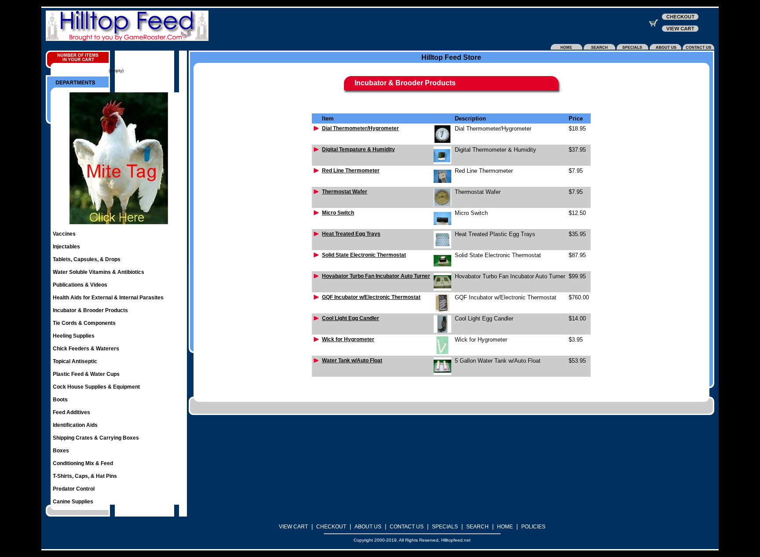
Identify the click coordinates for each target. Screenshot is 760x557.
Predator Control (74, 489)
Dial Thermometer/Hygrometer (360, 128)
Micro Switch (338, 213)
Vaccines (64, 234)
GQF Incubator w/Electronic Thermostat (371, 297)
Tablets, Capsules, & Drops (87, 259)
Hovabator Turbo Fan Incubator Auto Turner (376, 276)
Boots (60, 400)
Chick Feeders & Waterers (86, 349)
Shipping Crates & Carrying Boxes (96, 438)
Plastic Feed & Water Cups (86, 374)
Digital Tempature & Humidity (358, 149)
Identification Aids (75, 425)
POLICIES (533, 527)
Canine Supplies (73, 502)
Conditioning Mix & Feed (83, 463)
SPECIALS (445, 527)
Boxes (61, 451)
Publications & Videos (80, 285)
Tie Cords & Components (84, 323)
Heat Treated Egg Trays (351, 234)
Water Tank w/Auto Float (352, 360)
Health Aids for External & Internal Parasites (108, 298)
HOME (505, 527)
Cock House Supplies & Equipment (96, 387)
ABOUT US (367, 527)
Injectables (66, 247)
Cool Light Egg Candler (350, 318)
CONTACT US (407, 527)
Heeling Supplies (74, 336)
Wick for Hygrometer (348, 339)
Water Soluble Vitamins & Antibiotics (98, 272)
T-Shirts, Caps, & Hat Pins (85, 476)
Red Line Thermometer (351, 170)
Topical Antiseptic (75, 361)
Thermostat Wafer (344, 192)
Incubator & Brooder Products (90, 310)
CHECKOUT (331, 527)
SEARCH (477, 527)
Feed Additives (71, 412)
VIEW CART (293, 527)
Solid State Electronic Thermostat (364, 255)
